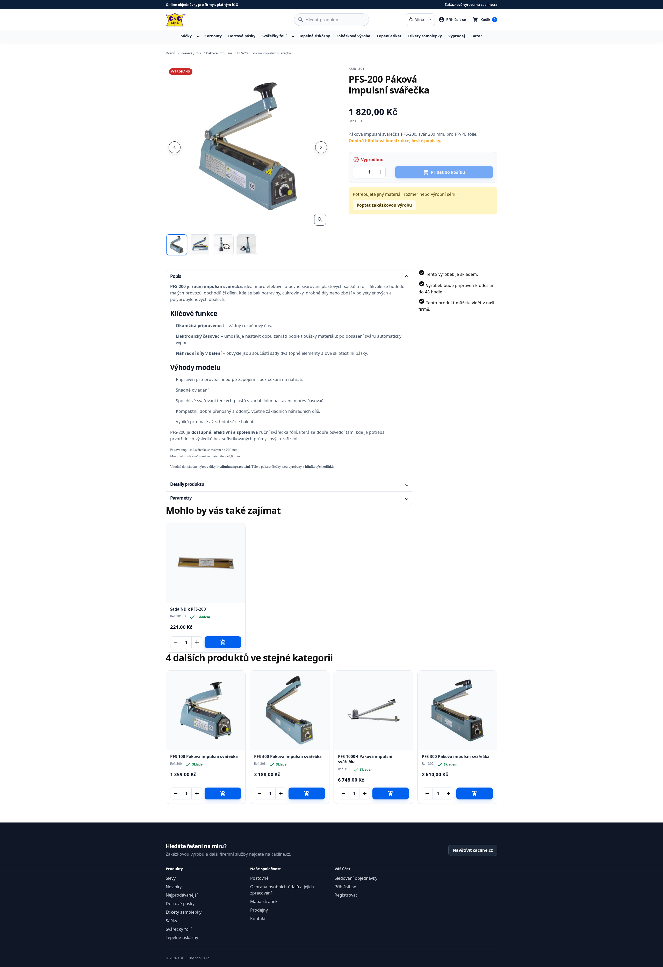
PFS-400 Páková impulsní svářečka (288, 756)
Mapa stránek (264, 901)
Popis (175, 276)
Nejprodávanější (182, 895)
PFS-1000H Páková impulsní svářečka (365, 759)
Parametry (181, 498)
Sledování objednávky (356, 878)
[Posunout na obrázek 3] (223, 244)
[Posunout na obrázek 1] (176, 244)
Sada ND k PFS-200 (188, 609)
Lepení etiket (389, 36)
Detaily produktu (187, 484)
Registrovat (346, 895)
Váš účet (342, 869)
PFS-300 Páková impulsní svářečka (455, 756)
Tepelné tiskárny (314, 36)
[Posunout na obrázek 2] (200, 244)
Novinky (174, 886)
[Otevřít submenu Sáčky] (197, 36)
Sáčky (186, 36)
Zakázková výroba (353, 36)
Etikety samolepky (425, 36)
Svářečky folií (274, 36)
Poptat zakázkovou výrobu (384, 205)
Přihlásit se (345, 886)
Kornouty (213, 36)
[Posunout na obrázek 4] (246, 244)
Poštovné (259, 878)
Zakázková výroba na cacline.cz (471, 5)
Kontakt (258, 918)
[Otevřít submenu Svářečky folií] (293, 36)
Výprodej (456, 36)
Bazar (476, 36)
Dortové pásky (241, 36)
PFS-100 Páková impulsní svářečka (204, 756)
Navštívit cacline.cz (473, 850)
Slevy (171, 878)
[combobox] (331, 19)
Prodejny (259, 910)
